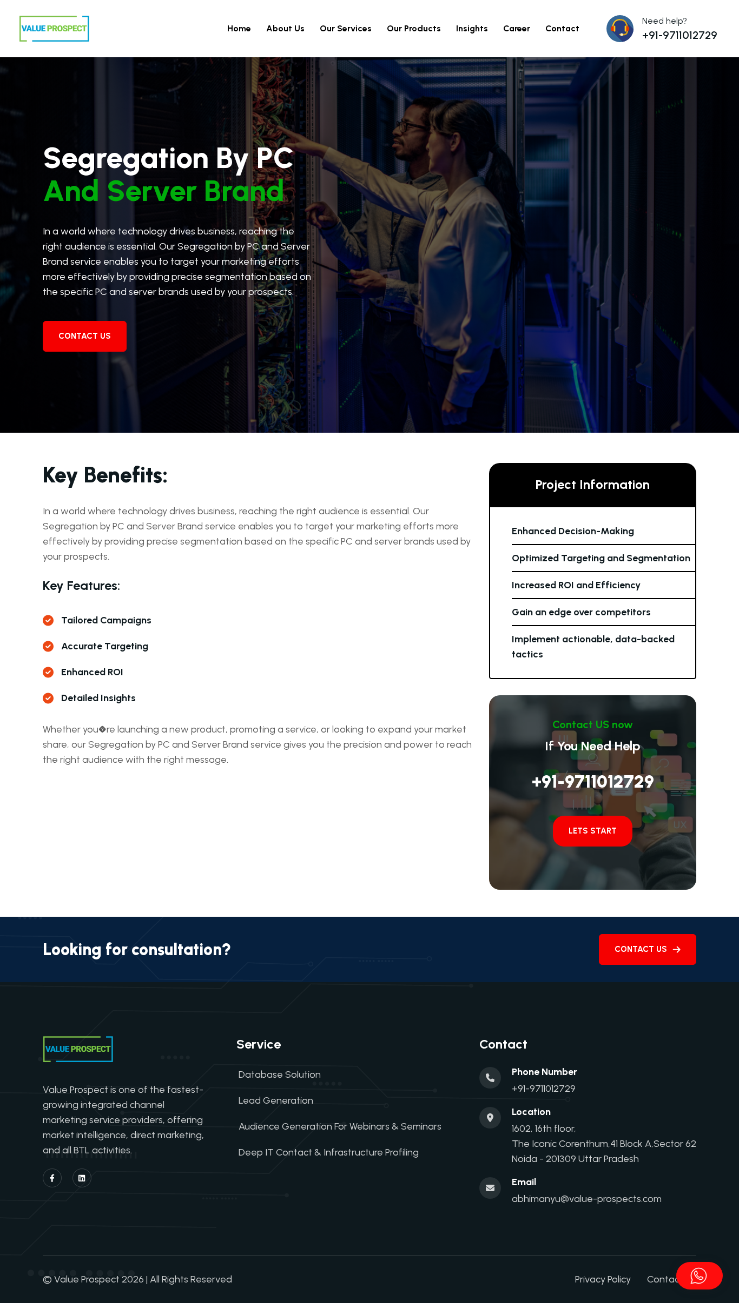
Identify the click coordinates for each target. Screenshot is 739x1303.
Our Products (414, 28)
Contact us (641, 949)
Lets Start (593, 831)
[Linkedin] (81, 1177)
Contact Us (84, 336)
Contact (562, 28)
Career (516, 28)
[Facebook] (52, 1177)
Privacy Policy (603, 1279)
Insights (472, 28)
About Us (285, 28)
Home (239, 28)
